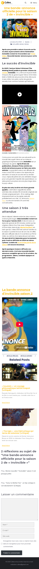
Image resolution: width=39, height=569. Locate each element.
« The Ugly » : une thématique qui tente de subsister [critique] (17, 432)
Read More (6, 402)
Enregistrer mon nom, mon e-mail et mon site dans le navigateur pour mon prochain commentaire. (19, 543)
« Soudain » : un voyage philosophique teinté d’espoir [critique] (16, 388)
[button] (25, 3)
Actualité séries (18, 44)
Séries (26, 44)
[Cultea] (6, 3)
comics (5, 73)
